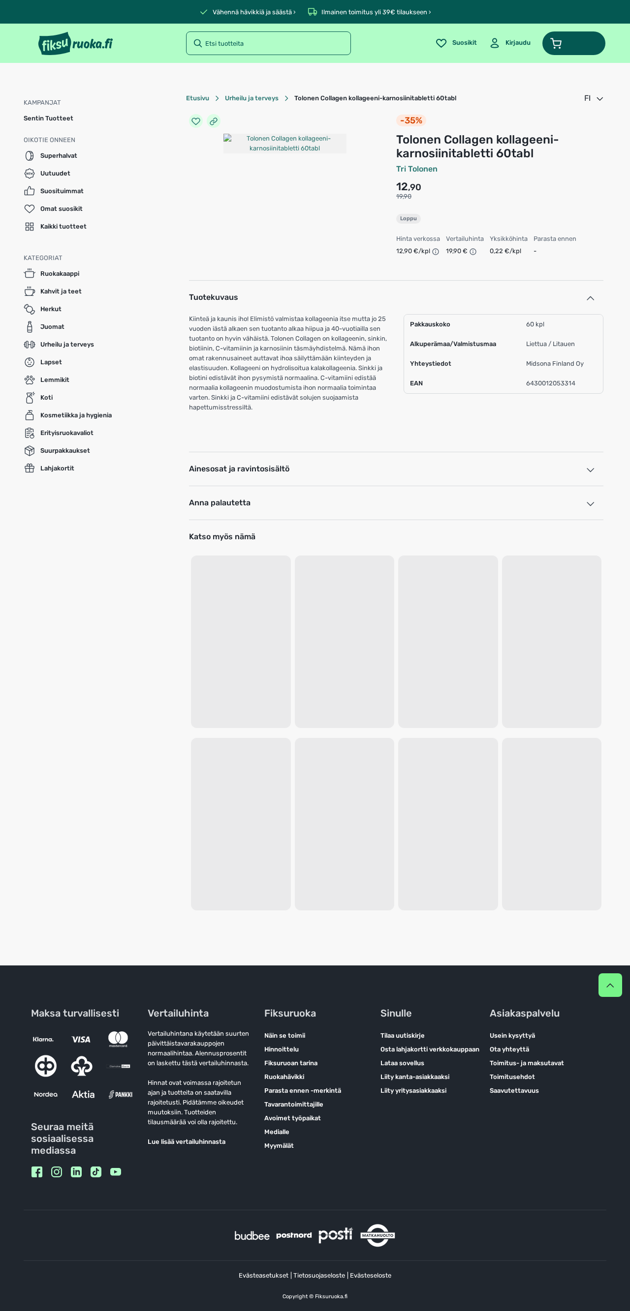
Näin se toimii (284, 1035)
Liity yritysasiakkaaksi (413, 1090)
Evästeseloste (370, 1275)
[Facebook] (37, 1172)
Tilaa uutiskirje (402, 1035)
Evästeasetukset (263, 1275)
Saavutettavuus (514, 1090)
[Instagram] (57, 1172)
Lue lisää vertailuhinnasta (186, 1141)
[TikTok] (96, 1172)
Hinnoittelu (281, 1049)
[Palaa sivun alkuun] (610, 985)
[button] (573, 43)
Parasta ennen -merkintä (302, 1090)
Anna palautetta (220, 502)
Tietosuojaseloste (319, 1275)
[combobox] (594, 98)
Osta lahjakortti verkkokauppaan (429, 1049)
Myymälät (279, 1145)
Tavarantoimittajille (293, 1104)
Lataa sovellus (402, 1063)
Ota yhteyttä (509, 1049)
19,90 (403, 196)
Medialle (276, 1132)
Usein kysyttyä (512, 1035)
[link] (510, 43)
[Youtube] (116, 1172)
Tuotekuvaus (213, 297)
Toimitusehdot (512, 1076)
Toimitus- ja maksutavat (527, 1063)
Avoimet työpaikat (292, 1118)
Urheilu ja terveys (252, 98)
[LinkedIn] (76, 1172)
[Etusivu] (75, 43)
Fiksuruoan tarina (290, 1063)
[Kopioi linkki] (213, 121)
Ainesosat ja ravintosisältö (239, 468)
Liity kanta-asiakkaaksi (414, 1076)
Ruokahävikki (284, 1076)
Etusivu (197, 98)
